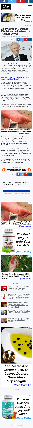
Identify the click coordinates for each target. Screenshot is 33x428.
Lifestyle (24, 36)
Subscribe (29, 25)
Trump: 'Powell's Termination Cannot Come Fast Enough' (19, 311)
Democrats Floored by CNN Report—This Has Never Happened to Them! (18, 288)
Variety (23, 90)
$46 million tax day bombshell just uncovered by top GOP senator (19, 319)
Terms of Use (16, 425)
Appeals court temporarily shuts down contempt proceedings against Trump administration (18, 305)
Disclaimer (21, 425)
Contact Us (11, 425)
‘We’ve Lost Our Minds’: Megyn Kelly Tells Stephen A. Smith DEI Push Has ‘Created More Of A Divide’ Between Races (19, 296)
